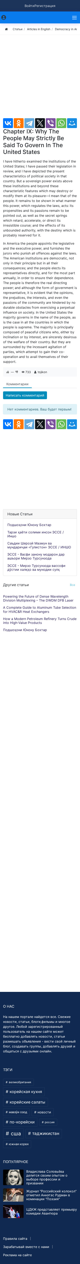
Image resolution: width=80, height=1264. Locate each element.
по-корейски (22, 1122)
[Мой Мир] (72, 123)
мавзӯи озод (17, 1112)
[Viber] (51, 123)
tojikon (42, 372)
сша (15, 1133)
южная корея (18, 1144)
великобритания (19, 1082)
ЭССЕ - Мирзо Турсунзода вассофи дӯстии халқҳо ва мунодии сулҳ (36, 568)
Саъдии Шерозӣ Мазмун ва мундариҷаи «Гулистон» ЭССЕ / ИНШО (39, 545)
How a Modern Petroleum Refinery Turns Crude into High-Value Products (40, 621)
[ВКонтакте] (8, 123)
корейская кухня (25, 1091)
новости (44, 1112)
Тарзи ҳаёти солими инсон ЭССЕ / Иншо (35, 534)
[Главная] (6, 29)
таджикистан (45, 1133)
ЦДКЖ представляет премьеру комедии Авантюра (51, 1211)
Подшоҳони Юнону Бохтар (29, 525)
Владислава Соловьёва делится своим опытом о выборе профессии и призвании (46, 1177)
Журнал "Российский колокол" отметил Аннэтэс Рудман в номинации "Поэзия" (51, 1195)
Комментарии (17, 384)
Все (72, 585)
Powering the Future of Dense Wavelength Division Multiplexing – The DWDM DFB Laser (38, 598)
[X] (40, 123)
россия (49, 1122)
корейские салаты (27, 1102)
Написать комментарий (25, 395)
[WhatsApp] (61, 123)
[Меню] (75, 17)
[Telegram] (29, 123)
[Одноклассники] (19, 123)
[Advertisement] (40, 78)
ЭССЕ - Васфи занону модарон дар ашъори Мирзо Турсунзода (36, 556)
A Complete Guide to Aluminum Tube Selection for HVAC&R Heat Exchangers (39, 609)
